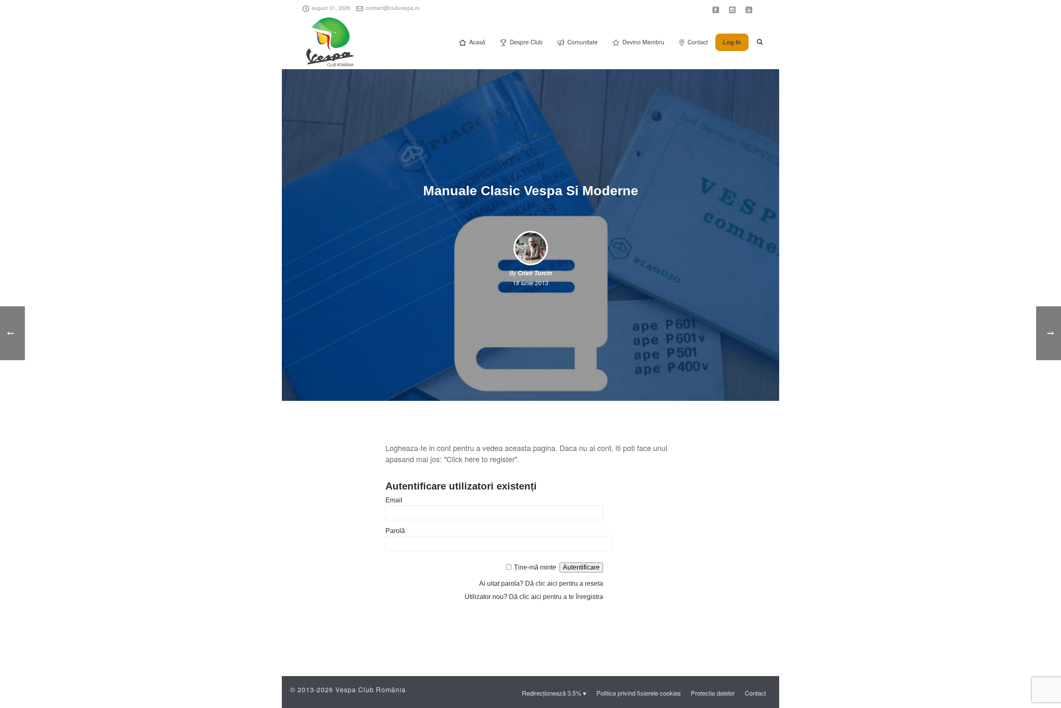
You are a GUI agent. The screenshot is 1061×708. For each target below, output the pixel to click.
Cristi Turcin (535, 273)
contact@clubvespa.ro (392, 8)
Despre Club (526, 42)
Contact (698, 42)
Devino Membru (643, 42)
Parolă (395, 530)
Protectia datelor (713, 693)
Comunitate (582, 42)
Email (393, 500)
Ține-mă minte (535, 567)
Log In (732, 42)
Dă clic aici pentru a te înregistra (556, 596)
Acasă (477, 42)
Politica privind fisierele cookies (638, 693)
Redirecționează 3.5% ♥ (554, 693)
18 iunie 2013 (530, 283)
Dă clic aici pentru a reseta (564, 583)
